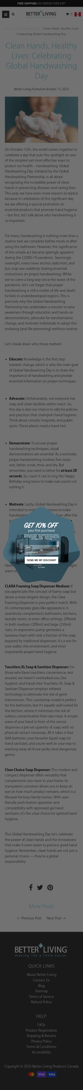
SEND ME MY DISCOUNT (41, 560)
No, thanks (41, 567)
